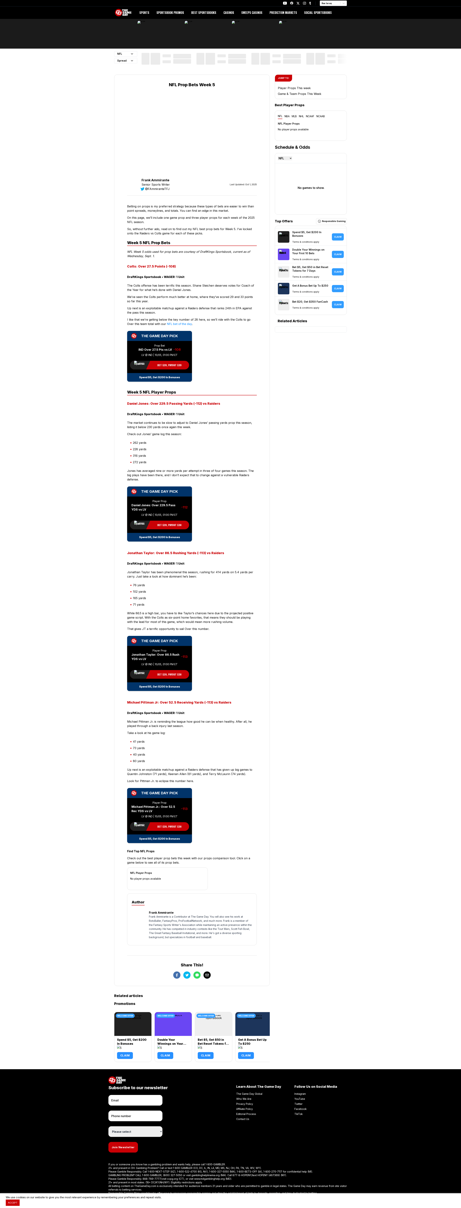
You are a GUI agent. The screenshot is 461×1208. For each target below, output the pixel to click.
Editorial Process (246, 1113)
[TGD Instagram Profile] (304, 3)
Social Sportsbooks (318, 12)
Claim (125, 1055)
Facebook (300, 1108)
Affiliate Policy (244, 1108)
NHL (301, 116)
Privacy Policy (244, 1103)
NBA (287, 116)
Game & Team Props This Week (299, 94)
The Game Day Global (249, 1093)
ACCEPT (12, 1202)
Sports (144, 12)
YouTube (299, 1098)
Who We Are (243, 1098)
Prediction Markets (283, 12)
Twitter (298, 1103)
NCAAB (320, 116)
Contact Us (242, 1119)
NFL (280, 116)
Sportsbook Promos (170, 12)
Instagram (300, 1093)
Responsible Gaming (334, 221)
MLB (294, 116)
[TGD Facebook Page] (291, 3)
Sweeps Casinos (251, 12)
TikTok (298, 1113)
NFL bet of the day (179, 324)
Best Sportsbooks (203, 12)
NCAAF (310, 116)
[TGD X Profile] (298, 3)
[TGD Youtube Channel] (285, 3)
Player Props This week (294, 88)
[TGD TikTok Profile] (310, 3)
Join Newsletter (123, 1147)
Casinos (228, 12)
